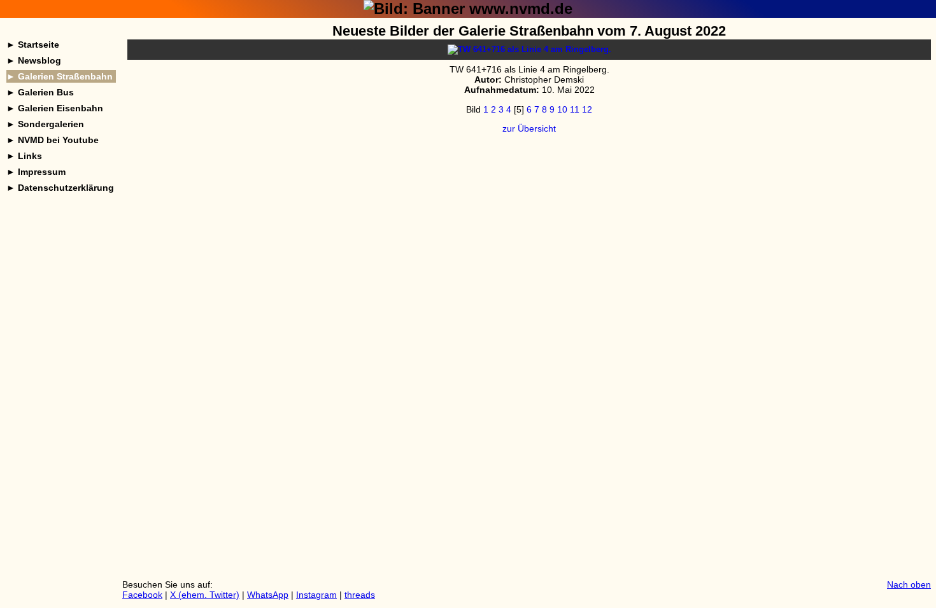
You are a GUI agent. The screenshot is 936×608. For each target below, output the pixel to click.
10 (562, 109)
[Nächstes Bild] (529, 49)
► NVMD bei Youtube (52, 140)
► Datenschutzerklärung (60, 188)
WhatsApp (267, 595)
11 (574, 109)
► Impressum (36, 172)
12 (587, 109)
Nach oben (909, 584)
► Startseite (32, 44)
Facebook (142, 595)
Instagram (316, 595)
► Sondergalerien (45, 124)
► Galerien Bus (40, 92)
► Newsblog (33, 60)
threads (359, 595)
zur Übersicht (529, 128)
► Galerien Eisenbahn (54, 108)
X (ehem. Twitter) (204, 595)
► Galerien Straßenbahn (59, 76)
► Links (24, 156)
